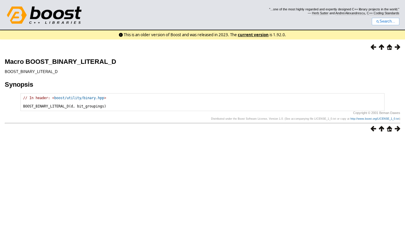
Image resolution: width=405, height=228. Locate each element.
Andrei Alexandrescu (350, 13)
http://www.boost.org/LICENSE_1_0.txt (374, 118)
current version (253, 34)
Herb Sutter (320, 13)
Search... (387, 21)
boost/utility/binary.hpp (79, 98)
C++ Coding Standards (383, 13)
